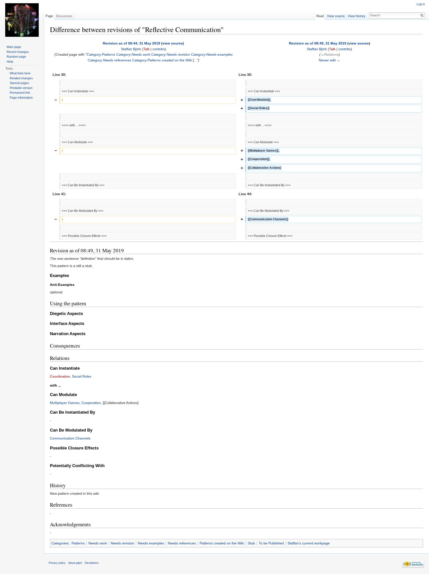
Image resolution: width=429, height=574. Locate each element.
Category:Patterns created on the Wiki (162, 60)
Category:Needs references (109, 60)
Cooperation (91, 403)
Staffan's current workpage (308, 543)
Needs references (182, 543)
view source (172, 43)
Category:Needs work (133, 54)
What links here (20, 73)
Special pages (19, 83)
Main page (14, 47)
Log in (421, 4)
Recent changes (18, 52)
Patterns (78, 543)
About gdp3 (75, 562)
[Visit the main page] (22, 20)
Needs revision (122, 543)
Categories (60, 543)
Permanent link (20, 92)
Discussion (64, 16)
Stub (251, 543)
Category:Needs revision (170, 54)
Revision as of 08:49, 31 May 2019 (317, 43)
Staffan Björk (131, 49)
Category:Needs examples (212, 54)
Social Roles (81, 376)
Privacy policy (57, 562)
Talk (146, 49)
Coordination (60, 376)
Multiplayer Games (64, 403)
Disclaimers (92, 562)
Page (49, 16)
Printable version (21, 88)
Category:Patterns (101, 54)
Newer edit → (329, 60)
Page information (21, 97)
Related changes (21, 78)
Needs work (97, 543)
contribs (158, 49)
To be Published (271, 543)
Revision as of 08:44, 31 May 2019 (131, 43)
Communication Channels (70, 438)
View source (336, 16)
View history (356, 16)
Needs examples (151, 543)
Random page (16, 56)
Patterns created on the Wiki (222, 543)
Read (320, 16)
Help (10, 61)
